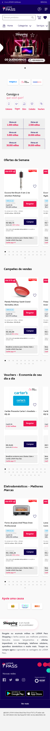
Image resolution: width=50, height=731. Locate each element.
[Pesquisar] (32, 17)
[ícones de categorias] (9, 104)
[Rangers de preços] (12, 124)
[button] (25, 68)
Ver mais (25, 704)
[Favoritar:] (35, 186)
